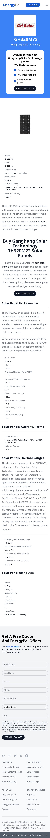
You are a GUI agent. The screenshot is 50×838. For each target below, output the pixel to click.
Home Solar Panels (10, 767)
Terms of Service (15, 825)
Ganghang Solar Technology (16, 173)
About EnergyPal (9, 799)
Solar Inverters (9, 776)
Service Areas (33, 771)
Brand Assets (33, 776)
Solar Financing (9, 781)
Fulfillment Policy (32, 825)
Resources (32, 809)
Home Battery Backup (12, 771)
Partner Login (33, 781)
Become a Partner (35, 767)
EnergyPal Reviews (10, 804)
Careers (5, 809)
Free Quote (33, 5)
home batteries (37, 221)
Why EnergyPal (9, 794)
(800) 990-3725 (12, 646)
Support (30, 794)
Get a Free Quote (25, 88)
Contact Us (32, 799)
